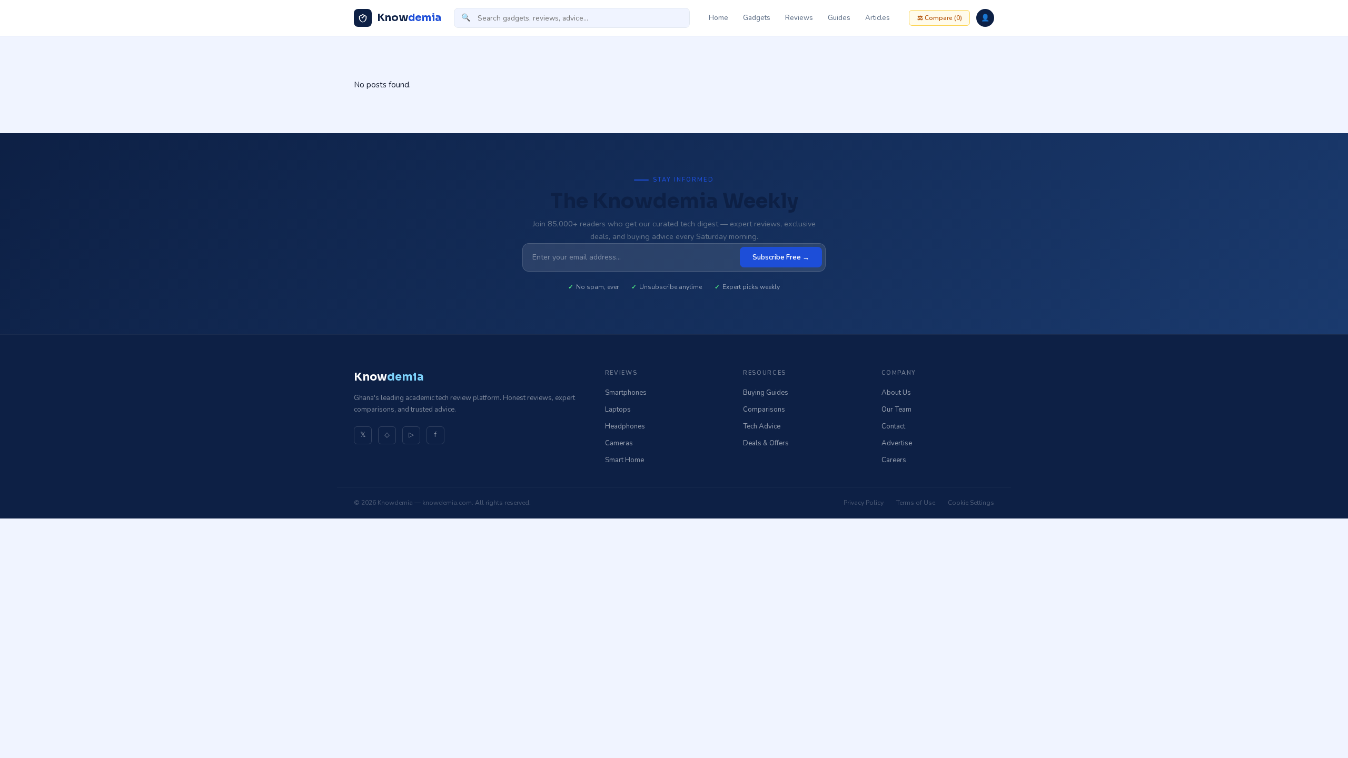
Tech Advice (761, 426)
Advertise (896, 443)
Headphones (625, 426)
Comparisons (764, 409)
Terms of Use (915, 502)
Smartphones (626, 392)
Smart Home (624, 460)
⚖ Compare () (939, 18)
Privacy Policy (864, 502)
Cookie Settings (971, 502)
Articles (877, 18)
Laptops (618, 409)
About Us (896, 392)
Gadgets (756, 18)
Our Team (896, 409)
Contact (893, 426)
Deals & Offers (766, 443)
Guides (839, 18)
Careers (893, 460)
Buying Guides (765, 392)
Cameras (619, 443)
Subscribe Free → (780, 257)
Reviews (799, 18)
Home (718, 18)
